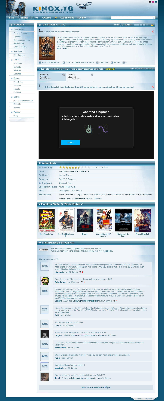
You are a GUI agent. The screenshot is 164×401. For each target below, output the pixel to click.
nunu (57, 358)
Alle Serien (18, 82)
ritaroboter (59, 272)
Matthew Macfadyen (83, 198)
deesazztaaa (78, 335)
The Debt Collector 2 (66, 235)
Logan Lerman (83, 195)
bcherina (75, 378)
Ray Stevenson (98, 195)
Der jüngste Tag (46, 234)
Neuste (17, 89)
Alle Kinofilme (67, 18)
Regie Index (19, 43)
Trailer (116, 25)
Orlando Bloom (114, 195)
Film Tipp (81, 18)
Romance (85, 171)
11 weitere (97, 198)
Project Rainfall (142, 234)
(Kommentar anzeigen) (90, 301)
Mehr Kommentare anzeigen (96, 387)
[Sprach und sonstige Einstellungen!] (55, 18)
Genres (24, 18)
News (11, 18)
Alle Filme (18, 64)
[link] (82, 8)
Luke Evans (66, 198)
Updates (17, 74)
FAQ (36, 18)
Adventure (73, 171)
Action (64, 171)
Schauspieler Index (22, 40)
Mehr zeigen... (63, 48)
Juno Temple (129, 195)
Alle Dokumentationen (23, 101)
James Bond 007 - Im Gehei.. (104, 235)
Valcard (58, 301)
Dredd (85, 234)
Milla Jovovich (67, 195)
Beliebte (17, 67)
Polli (57, 315)
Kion (16, 116)
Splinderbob (60, 282)
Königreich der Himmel (123, 235)
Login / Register (20, 47)
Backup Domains (21, 33)
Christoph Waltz (145, 195)
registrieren (107, 251)
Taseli (57, 378)
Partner (17, 112)
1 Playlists (126, 25)
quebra (58, 325)
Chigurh (76, 301)
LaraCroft (59, 368)
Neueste (17, 70)
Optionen (17, 37)
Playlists (46, 18)
